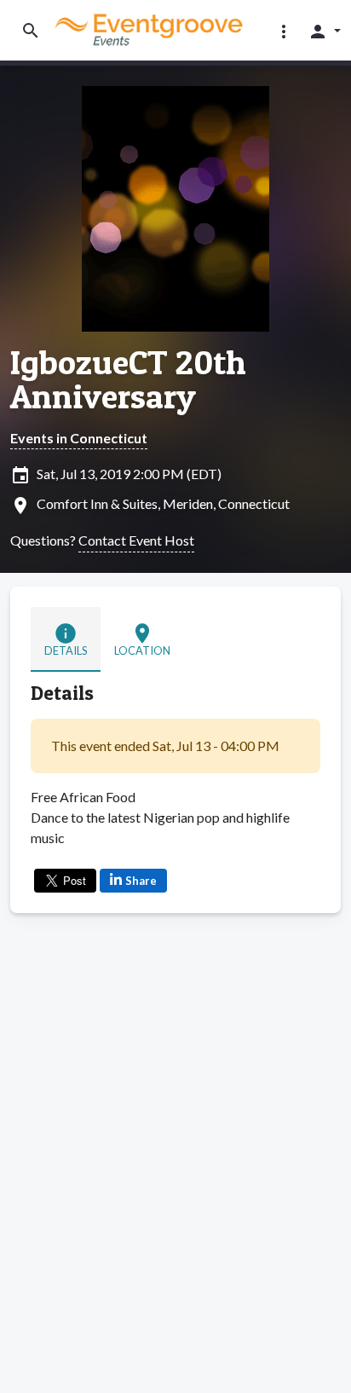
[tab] (66, 639)
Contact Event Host (136, 540)
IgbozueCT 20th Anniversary (128, 379)
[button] (284, 31)
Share (141, 880)
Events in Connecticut (78, 438)
